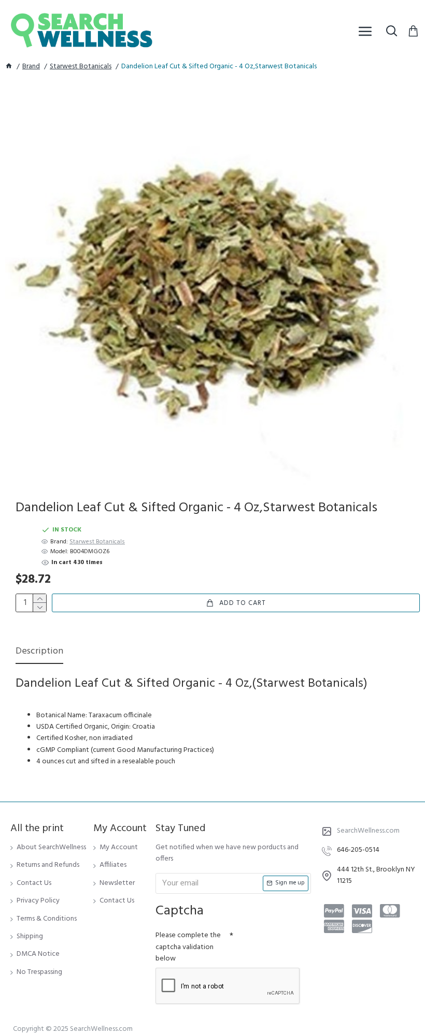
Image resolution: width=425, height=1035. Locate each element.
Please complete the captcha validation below (188, 947)
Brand (31, 66)
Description (39, 652)
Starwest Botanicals (80, 66)
